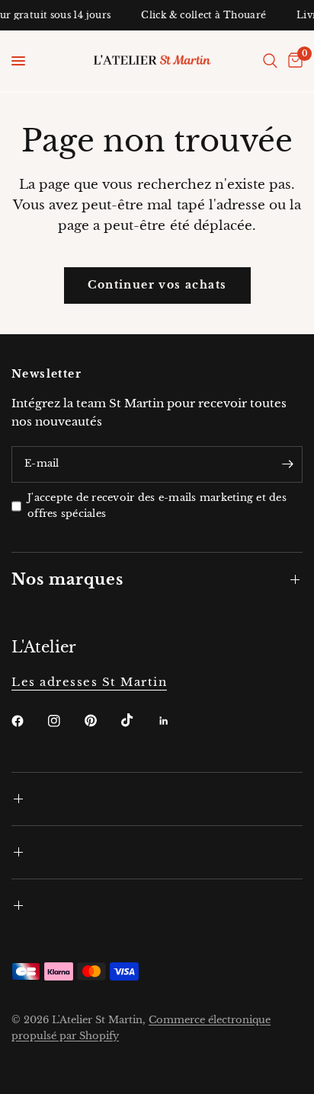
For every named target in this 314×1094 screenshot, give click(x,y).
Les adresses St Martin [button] (89, 681)
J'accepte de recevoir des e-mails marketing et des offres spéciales (157, 505)
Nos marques (67, 579)
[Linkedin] (174, 721)
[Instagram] (65, 721)
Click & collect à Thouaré (201, 15)
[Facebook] (28, 721)
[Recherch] (270, 60)
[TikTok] (138, 720)
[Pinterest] (101, 721)
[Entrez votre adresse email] (287, 464)
